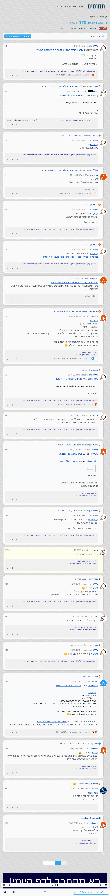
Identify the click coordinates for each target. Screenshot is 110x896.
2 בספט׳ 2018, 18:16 (79, 584)
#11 (6, 450)
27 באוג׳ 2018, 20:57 (78, 278)
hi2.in (94, 189)
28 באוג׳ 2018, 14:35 (79, 515)
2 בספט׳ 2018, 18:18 (80, 616)
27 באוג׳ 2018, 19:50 (79, 140)
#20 (6, 823)
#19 (6, 788)
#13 (6, 550)
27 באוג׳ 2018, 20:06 (78, 249)
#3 (6, 140)
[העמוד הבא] (46, 863)
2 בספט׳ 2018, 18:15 (80, 550)
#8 (6, 316)
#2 (6, 91)
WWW (95, 46)
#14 (6, 584)
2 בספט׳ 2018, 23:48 (76, 748)
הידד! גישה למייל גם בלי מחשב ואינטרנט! (82, 563)
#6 (6, 249)
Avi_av (95, 175)
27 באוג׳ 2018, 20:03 (78, 175)
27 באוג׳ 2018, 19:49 (74, 91)
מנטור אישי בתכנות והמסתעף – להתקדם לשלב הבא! (74, 120)
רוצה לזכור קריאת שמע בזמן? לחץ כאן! (91, 892)
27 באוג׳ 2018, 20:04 (78, 210)
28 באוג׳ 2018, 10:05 (79, 375)
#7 (6, 278)
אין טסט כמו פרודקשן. (89, 352)
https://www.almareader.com (52, 721)
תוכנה (101, 28)
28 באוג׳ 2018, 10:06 (79, 415)
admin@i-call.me (81, 561)
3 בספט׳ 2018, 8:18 (79, 788)
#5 (6, 210)
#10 (6, 415)
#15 (6, 616)
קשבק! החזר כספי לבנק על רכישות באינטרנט (60, 71)
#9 (6, 375)
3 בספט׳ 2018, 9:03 (77, 823)
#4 (6, 175)
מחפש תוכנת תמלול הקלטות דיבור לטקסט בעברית (59, 50)
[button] (45, 892)
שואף (96, 550)
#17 (6, 681)
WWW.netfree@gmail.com (86, 71)
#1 (6, 46)
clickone (94, 316)
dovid (95, 91)
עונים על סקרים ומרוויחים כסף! (33, 71)
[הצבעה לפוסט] (16, 75)
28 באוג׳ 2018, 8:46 (77, 316)
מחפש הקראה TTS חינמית (71, 95)
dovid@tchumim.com (13, 120)
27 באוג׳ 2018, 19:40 (79, 46)
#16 (6, 650)
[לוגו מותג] (96, 6)
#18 (6, 748)
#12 (6, 515)
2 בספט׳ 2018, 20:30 (80, 681)
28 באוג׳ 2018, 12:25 (76, 450)
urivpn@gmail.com (82, 355)
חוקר (96, 681)
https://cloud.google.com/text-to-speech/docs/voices (70, 256)
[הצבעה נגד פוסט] (7, 75)
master (95, 788)
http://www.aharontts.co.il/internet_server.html (74, 282)
